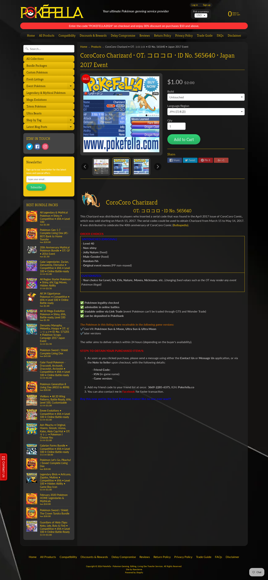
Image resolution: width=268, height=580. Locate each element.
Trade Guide (205, 35)
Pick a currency (201, 11)
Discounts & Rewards (93, 35)
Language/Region (178, 105)
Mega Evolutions (36, 100)
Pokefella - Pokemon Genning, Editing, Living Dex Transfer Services (132, 566)
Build (170, 91)
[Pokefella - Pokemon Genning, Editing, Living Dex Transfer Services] (52, 11)
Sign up (206, 5)
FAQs (220, 35)
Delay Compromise (123, 35)
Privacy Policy (184, 35)
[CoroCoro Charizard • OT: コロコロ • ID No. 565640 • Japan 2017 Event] (101, 167)
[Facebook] (37, 146)
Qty (169, 120)
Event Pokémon (50, 86)
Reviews (144, 35)
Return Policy (162, 35)
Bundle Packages (36, 66)
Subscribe (36, 187)
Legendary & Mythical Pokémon (46, 93)
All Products (46, 35)
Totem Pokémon (36, 106)
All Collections (35, 59)
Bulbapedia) (180, 225)
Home (31, 35)
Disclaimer (234, 35)
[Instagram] (45, 146)
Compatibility (67, 35)
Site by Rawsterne (134, 569)
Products (96, 46)
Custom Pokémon (37, 72)
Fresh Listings (35, 79)
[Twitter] (29, 146)
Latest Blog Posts (50, 127)
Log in (195, 5)
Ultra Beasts (34, 113)
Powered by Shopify (134, 572)
